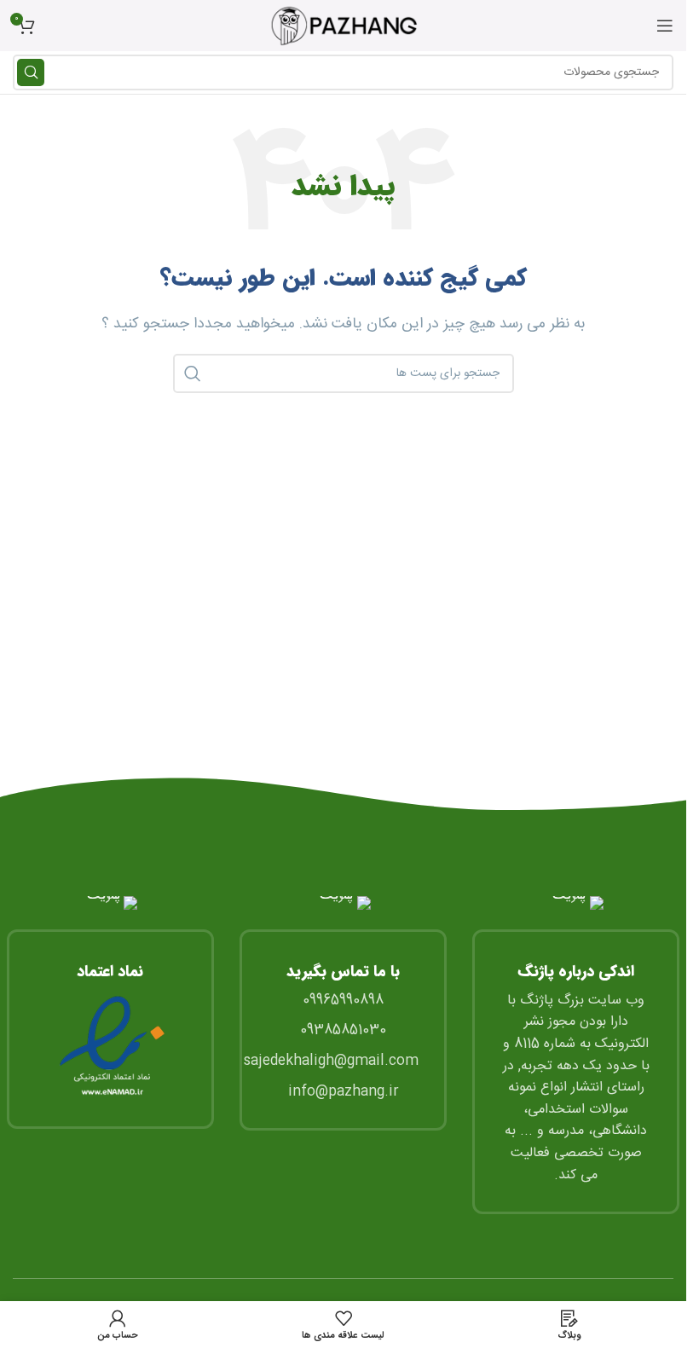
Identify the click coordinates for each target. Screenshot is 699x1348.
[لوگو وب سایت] (344, 26)
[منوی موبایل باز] (665, 26)
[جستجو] (30, 72)
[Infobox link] (110, 1013)
